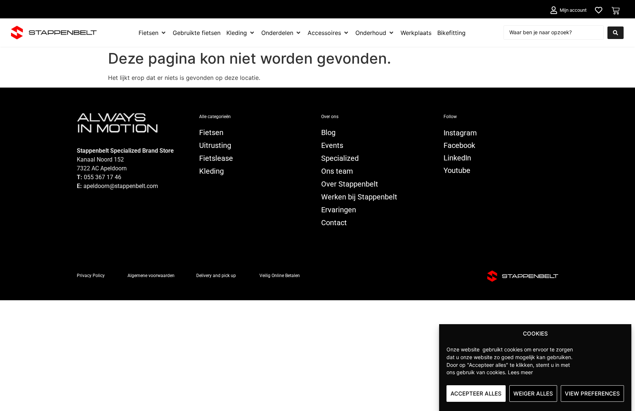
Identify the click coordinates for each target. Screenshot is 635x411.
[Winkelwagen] (615, 11)
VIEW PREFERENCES (592, 393)
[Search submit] (615, 32)
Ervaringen (338, 209)
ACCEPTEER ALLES (476, 393)
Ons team (337, 171)
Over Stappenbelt (349, 184)
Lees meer (520, 372)
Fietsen (211, 132)
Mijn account (573, 10)
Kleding (211, 171)
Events (332, 145)
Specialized (340, 158)
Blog (328, 132)
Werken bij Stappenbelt (359, 197)
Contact (334, 222)
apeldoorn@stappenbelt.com (120, 186)
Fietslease (216, 158)
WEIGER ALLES (533, 393)
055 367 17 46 (102, 177)
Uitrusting (215, 145)
